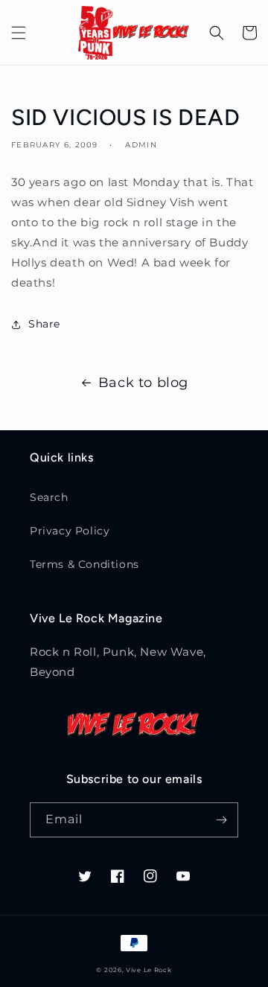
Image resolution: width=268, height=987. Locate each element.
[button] (18, 32)
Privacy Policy (69, 530)
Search (49, 497)
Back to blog (143, 382)
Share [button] (44, 323)
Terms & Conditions (84, 564)
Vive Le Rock (148, 970)
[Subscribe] (221, 819)
